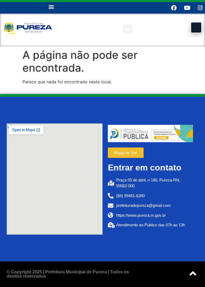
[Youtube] (187, 8)
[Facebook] (174, 8)
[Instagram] (200, 8)
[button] (51, 6)
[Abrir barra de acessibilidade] (196, 27)
